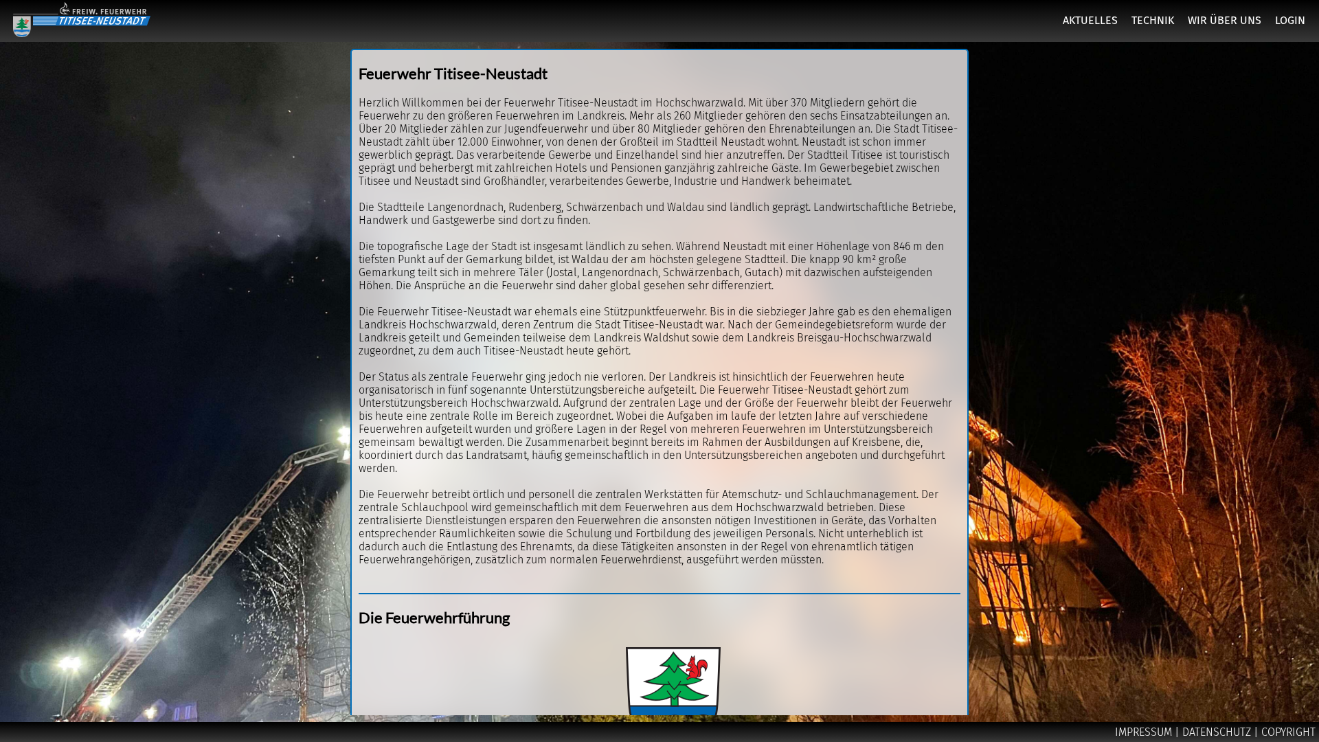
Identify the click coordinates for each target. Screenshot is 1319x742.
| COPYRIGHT (1285, 732)
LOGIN (1290, 20)
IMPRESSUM (1145, 732)
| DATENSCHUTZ (1214, 732)
